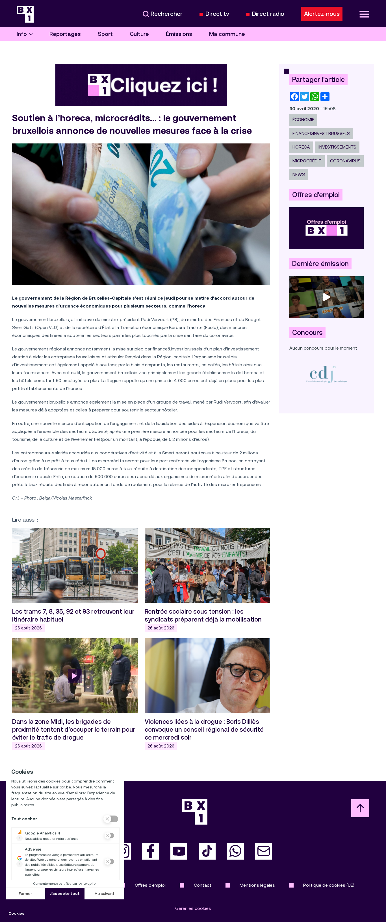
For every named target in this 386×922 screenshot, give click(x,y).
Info (22, 34)
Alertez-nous (322, 14)
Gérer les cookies (193, 908)
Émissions (179, 34)
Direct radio (268, 14)
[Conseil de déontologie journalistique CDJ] (326, 374)
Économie (303, 119)
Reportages (65, 34)
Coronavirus (345, 161)
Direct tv (217, 14)
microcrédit (307, 161)
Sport (105, 34)
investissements (337, 147)
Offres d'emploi (150, 885)
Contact (202, 885)
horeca (301, 147)
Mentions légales (257, 885)
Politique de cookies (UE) (328, 885)
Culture (139, 34)
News (298, 174)
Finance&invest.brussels (321, 133)
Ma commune (227, 34)
